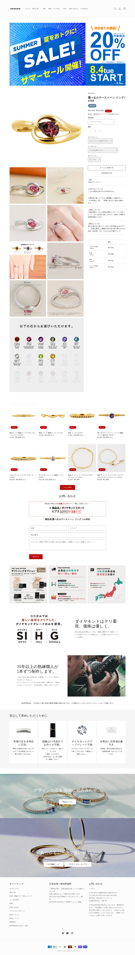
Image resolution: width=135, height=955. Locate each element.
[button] (115, 8)
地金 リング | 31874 (75, 433)
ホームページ (14, 888)
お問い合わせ (14, 907)
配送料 (96, 114)
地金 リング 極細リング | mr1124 (51, 433)
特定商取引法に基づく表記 (18, 926)
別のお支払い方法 (106, 172)
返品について (14, 914)
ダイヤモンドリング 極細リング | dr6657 (51, 476)
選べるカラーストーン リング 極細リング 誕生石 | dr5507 (110, 434)
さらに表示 (67, 487)
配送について (14, 918)
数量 (89, 127)
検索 (11, 903)
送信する (35, 556)
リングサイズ (92, 146)
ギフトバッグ (92, 155)
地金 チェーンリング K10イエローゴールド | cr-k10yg (80, 476)
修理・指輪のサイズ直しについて (21, 896)
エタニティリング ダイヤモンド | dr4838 (21, 476)
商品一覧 (12, 892)
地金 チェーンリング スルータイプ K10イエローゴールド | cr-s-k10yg (110, 476)
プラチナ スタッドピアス (77, 864)
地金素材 (91, 118)
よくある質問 (14, 900)
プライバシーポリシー (17, 911)
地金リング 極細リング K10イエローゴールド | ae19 (22, 434)
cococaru (64, 950)
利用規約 (12, 922)
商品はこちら (67, 802)
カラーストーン (93, 137)
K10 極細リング (54, 864)
